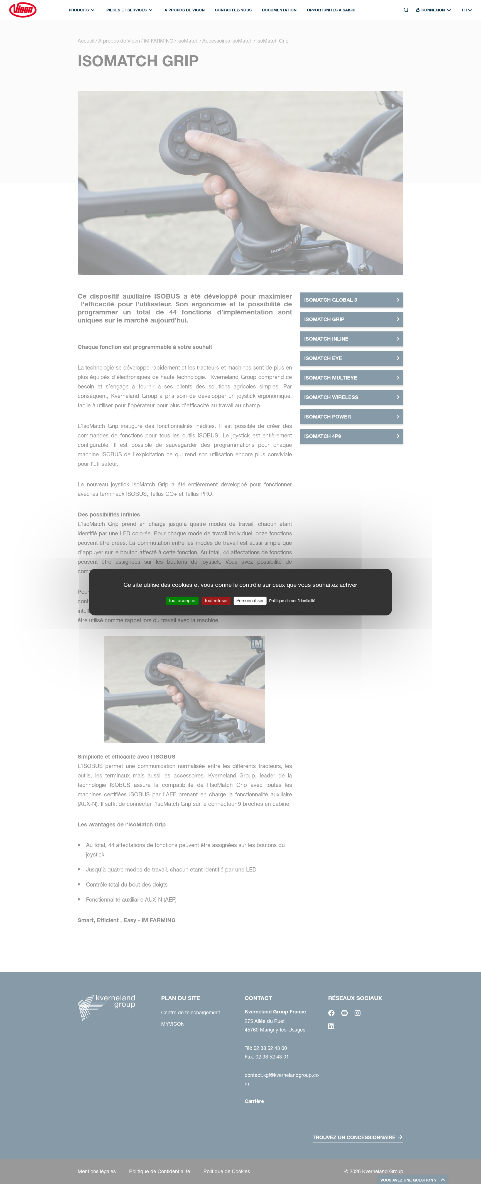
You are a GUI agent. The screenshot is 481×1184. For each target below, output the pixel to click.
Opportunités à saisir (331, 10)
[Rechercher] (402, 35)
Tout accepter (182, 600)
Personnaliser (250, 600)
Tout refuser (216, 600)
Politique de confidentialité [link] (292, 600)
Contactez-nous (233, 10)
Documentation (279, 10)
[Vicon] (23, 10)
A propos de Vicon (185, 10)
